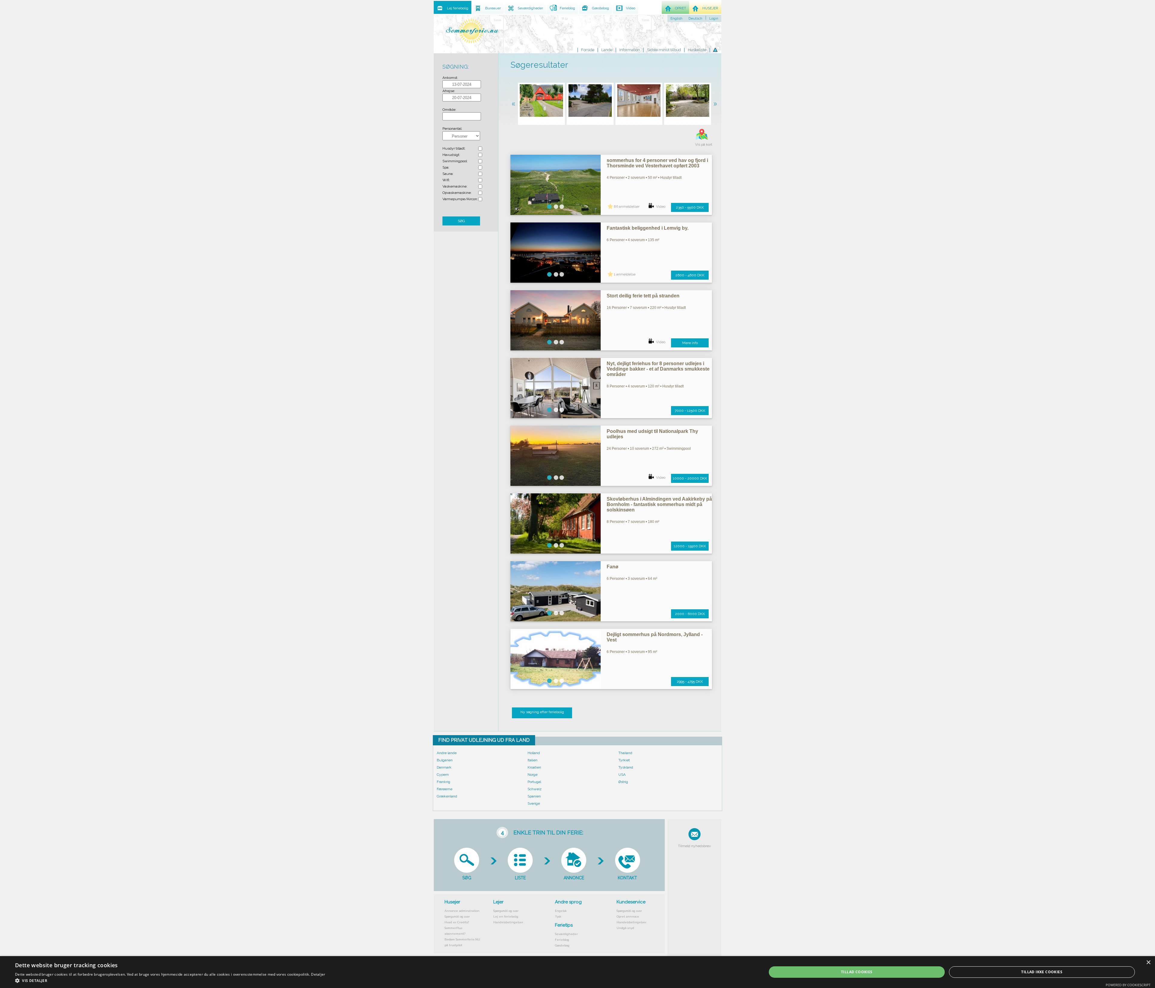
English (676, 18)
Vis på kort (703, 144)
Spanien (534, 796)
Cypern (443, 774)
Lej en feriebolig (505, 916)
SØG (461, 221)
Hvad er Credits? (457, 922)
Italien (532, 760)
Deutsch (695, 18)
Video (660, 206)
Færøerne (444, 789)
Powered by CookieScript (1128, 985)
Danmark (444, 767)
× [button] (1148, 962)
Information (629, 50)
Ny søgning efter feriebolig (542, 712)
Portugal (534, 782)
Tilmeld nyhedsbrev (694, 846)
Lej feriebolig (457, 8)
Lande (606, 50)
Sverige (534, 803)
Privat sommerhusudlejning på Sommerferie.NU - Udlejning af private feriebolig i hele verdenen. (472, 31)
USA (622, 774)
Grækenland (447, 796)
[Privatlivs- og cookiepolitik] (715, 50)
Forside (587, 50)
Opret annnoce (628, 916)
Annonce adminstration (462, 910)
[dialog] (577, 972)
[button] (170, 980)
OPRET (680, 8)
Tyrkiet (624, 760)
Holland (534, 753)
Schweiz (535, 789)
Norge (532, 774)
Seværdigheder (566, 934)
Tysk (558, 916)
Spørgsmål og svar (457, 916)
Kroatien (534, 767)
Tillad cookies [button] (857, 971)
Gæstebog (562, 945)
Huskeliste (697, 50)
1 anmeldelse (625, 274)
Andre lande (447, 753)
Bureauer (493, 8)
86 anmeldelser (626, 206)
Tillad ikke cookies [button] (1041, 971)
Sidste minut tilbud (664, 50)
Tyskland (625, 767)
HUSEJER (710, 8)
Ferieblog (562, 939)
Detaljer (318, 974)
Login (713, 18)
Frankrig (443, 782)
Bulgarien (445, 760)
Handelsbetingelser (508, 922)
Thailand (625, 753)
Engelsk (561, 910)
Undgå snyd (625, 928)
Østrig (623, 782)
